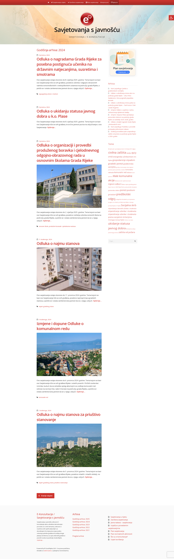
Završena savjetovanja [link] (76, 2)
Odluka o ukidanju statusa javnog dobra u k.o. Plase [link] (66, 113)
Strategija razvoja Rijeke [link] (116, 220)
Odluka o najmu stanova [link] (58, 243)
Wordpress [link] (129, 229)
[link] (171, 17)
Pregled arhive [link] (78, 536)
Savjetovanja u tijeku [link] (59, 2)
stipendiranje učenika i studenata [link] (122, 211)
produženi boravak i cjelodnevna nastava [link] (62, 226)
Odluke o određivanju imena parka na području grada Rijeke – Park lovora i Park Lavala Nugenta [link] (122, 105)
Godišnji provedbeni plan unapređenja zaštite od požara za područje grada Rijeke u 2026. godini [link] (122, 134)
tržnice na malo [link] (129, 220)
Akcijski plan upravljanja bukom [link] (116, 149)
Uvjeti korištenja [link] (117, 539)
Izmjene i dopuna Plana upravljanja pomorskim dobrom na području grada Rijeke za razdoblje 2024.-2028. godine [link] (121, 117)
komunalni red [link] (43, 397)
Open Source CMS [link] (113, 187)
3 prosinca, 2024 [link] (44, 141)
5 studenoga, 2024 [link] (45, 410)
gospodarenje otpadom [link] (123, 160)
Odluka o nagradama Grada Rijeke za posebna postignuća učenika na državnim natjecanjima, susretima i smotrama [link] (69, 66)
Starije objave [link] (46, 496)
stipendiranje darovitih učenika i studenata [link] (122, 208)
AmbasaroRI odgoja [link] (130, 149)
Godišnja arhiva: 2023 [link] (81, 524)
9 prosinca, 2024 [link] (44, 55)
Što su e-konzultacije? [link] (119, 537)
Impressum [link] (105, 2)
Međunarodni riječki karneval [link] (123, 181)
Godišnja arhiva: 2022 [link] (81, 527)
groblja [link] (118, 167)
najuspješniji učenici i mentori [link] (48, 94)
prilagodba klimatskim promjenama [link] (125, 199)
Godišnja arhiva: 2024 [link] (81, 522)
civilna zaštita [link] (117, 152)
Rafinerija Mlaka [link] (124, 202)
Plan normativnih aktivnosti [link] (121, 534)
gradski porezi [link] (115, 163)
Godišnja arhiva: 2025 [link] (81, 519)
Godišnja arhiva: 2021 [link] (81, 530)
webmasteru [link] (48, 551)
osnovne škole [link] (43, 226)
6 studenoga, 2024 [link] (45, 319)
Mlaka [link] (123, 184)
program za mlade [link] (113, 202)
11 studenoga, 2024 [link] (45, 239)
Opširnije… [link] (89, 88)
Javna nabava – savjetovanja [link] (121, 522)
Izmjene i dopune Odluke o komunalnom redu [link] (60, 326)
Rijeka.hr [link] (115, 2)
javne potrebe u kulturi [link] (119, 169)
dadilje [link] (129, 153)
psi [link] (119, 202)
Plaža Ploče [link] (121, 187)
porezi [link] (123, 190)
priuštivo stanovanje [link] (61, 483)
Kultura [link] (129, 172)
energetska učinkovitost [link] (123, 157)
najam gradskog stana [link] (46, 306)
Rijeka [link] (119, 205)
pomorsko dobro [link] (114, 190)
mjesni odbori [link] (114, 184)
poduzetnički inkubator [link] (130, 187)
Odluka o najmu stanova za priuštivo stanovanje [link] (68, 417)
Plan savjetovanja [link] (92, 2)
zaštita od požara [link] (127, 232)
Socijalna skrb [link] (128, 205)
